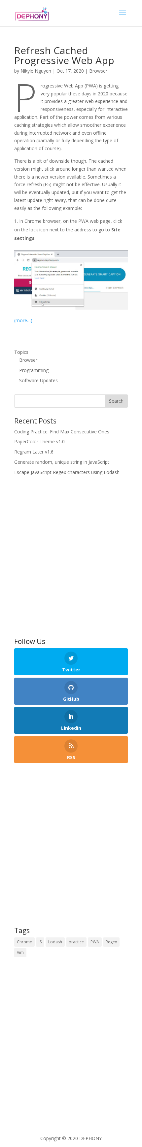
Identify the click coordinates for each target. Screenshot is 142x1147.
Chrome (24, 942)
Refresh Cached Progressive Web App (64, 55)
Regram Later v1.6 (33, 452)
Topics (21, 352)
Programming (34, 370)
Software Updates (38, 380)
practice (76, 942)
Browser (98, 71)
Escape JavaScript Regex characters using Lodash (67, 472)
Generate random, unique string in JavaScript (61, 462)
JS (40, 942)
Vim (20, 952)
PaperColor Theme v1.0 (39, 441)
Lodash (55, 942)
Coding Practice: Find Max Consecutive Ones (61, 431)
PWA (94, 942)
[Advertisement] (71, 557)
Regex (111, 942)
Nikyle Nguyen (35, 71)
